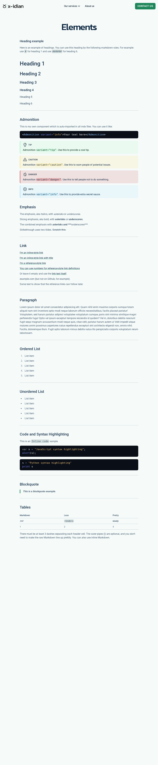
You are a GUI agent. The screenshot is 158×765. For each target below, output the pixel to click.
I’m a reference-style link (33, 263)
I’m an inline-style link (31, 252)
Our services (70, 6)
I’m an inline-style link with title (36, 257)
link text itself (59, 273)
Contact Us (145, 6)
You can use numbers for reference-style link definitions (50, 268)
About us (89, 6)
